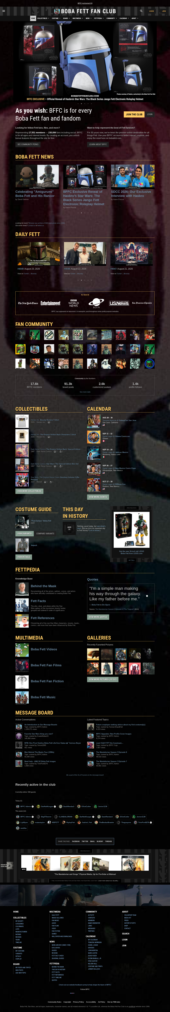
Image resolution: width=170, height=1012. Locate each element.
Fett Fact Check (58, 956)
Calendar (123, 18)
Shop (126, 926)
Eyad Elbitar (92, 961)
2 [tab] (81, 103)
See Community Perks (28, 144)
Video (54, 928)
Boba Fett (95, 605)
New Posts (19, 970)
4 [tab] (88, 103)
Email (92, 841)
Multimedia (77, 18)
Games (54, 934)
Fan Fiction (56, 931)
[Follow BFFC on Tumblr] (85, 995)
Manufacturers (21, 932)
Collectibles (42, 18)
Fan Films (55, 926)
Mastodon (127, 274)
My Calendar (92, 940)
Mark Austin (92, 953)
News (88, 18)
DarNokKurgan (47, 806)
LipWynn (24, 822)
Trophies (91, 931)
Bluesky (34, 274)
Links (90, 926)
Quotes (92, 579)
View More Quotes (98, 617)
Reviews (18, 937)
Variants (19, 954)
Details (18, 956)
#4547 (67, 269)
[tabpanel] (85, 61)
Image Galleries (57, 918)
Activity (91, 915)
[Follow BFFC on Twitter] (81, 995)
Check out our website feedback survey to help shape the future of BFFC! (85, 985)
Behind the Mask (58, 967)
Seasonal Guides (58, 958)
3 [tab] (84, 103)
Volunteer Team (130, 915)
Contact (127, 928)
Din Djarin (106, 605)
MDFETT (55, 822)
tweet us (41, 225)
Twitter (85, 841)
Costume (55, 18)
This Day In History (58, 969)
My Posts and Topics (23, 967)
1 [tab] (78, 103)
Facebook (76, 841)
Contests (91, 918)
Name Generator (94, 923)
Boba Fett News (34, 157)
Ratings (18, 934)
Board (65, 18)
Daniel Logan (93, 945)
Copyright (67, 1002)
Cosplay (19, 959)
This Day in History (75, 512)
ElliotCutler (86, 806)
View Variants (25, 533)
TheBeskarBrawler (106, 822)
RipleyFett (70, 822)
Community (111, 18)
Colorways (20, 926)
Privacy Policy (78, 1002)
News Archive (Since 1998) (61, 945)
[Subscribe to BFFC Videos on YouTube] (89, 995)
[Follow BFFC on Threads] (93, 995)
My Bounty (19, 921)
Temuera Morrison (94, 942)
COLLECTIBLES (31, 409)
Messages (91, 928)
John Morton (93, 950)
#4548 (21, 269)
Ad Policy (132, 560)
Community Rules (54, 1002)
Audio (54, 923)
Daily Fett (55, 915)
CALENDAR (99, 409)
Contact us (32, 225)
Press (126, 920)
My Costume (20, 951)
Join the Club (134, 114)
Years (18, 940)
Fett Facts (56, 972)
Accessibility (91, 1002)
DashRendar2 (68, 806)
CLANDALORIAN (65, 817)
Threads (108, 841)
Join (164, 11)
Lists (17, 929)
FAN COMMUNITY (34, 324)
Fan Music (55, 920)
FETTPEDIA (27, 570)
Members (91, 920)
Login (151, 11)
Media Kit (127, 918)
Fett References (58, 975)
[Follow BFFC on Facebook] (72, 995)
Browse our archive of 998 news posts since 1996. (47, 223)
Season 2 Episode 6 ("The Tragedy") (114, 609)
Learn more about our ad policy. (108, 880)
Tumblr (26, 274)
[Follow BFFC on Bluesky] (98, 995)
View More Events (98, 497)
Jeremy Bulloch (94, 969)
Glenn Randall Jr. (94, 958)
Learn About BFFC (98, 144)
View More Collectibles (29, 491)
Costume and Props (95, 966)
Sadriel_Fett (87, 822)
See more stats (85, 392)
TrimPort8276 (143, 822)
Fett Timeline (56, 977)
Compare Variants (45, 533)
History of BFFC (130, 923)
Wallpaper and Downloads (62, 936)
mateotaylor (40, 822)
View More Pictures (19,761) (102, 679)
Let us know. (94, 530)
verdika (23, 828)
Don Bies (91, 948)
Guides (54, 950)
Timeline (19, 942)
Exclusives (56, 948)
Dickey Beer (92, 956)
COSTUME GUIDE (33, 509)
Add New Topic (21, 973)
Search (125, 933)
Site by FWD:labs (113, 1002)
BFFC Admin (25, 806)
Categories (20, 924)
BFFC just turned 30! (85, 3)
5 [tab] (91, 103)
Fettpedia (98, 18)
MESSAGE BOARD (34, 713)
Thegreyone (126, 822)
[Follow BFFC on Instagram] (76, 995)
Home (33, 18)
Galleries (99, 638)
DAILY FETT (27, 234)
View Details (24, 557)
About (134, 18)
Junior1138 (102, 806)
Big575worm (46, 817)
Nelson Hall (92, 964)
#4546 (113, 269)
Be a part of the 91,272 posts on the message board (85, 775)
